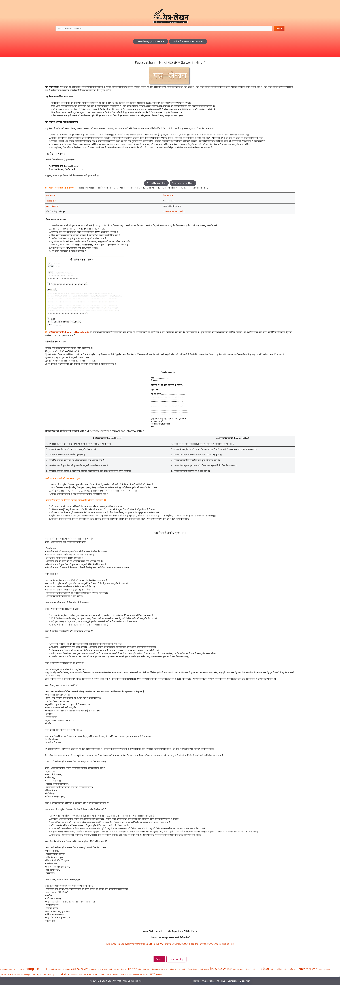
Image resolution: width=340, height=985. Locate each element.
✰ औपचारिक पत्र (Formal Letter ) (150, 41)
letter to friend (307, 969)
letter (264, 968)
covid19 (85, 969)
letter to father (290, 969)
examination (169, 969)
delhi (99, 969)
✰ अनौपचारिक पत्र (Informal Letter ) (188, 41)
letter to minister (324, 969)
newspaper (39, 974)
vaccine (145, 975)
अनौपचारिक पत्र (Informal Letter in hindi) (69, 332)
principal (64, 974)
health (206, 969)
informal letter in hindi (241, 969)
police (56, 974)
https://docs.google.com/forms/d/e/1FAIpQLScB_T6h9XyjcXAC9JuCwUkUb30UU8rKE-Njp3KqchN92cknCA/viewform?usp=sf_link (170, 943)
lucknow (19, 975)
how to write (221, 968)
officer (49, 975)
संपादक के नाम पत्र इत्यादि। (174, 211)
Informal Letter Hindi (183, 183)
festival (184, 969)
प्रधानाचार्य (159, 975)
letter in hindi (276, 969)
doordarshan (122, 969)
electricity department (155, 969)
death (93, 969)
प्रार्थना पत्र (51, 195)
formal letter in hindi (195, 969)
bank (15, 969)
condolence (53, 969)
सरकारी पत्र (51, 200)
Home (196, 980)
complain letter (37, 969)
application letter (6, 969)
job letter (255, 969)
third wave (128, 975)
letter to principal (8, 974)
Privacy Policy (208, 980)
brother (21, 969)
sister (122, 974)
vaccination (137, 975)
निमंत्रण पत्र (168, 195)
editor (132, 969)
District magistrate (109, 969)
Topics (159, 959)
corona (75, 969)
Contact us (232, 980)
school (93, 974)
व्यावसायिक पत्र (52, 206)
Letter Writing (176, 959)
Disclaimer (245, 980)
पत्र (152, 974)
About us (221, 980)
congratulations (64, 969)
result (86, 975)
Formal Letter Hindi (156, 183)
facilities (177, 969)
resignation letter (76, 975)
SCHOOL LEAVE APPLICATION (108, 975)
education (142, 969)
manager (27, 975)
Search (279, 28)
